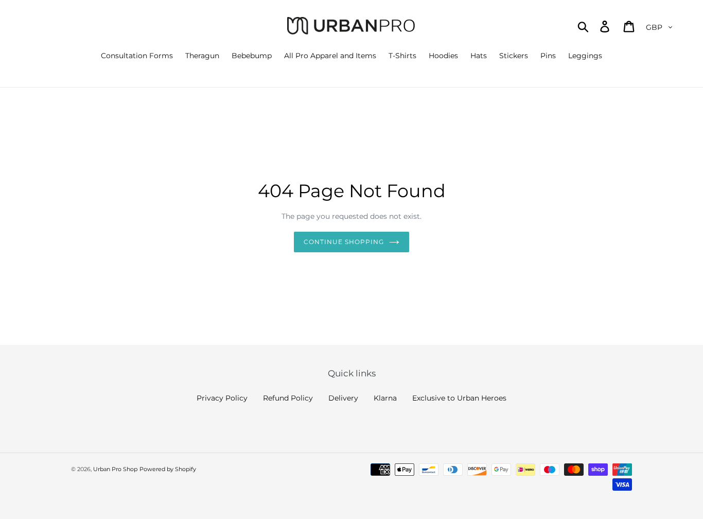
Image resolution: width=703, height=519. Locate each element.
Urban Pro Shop (115, 469)
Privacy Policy (222, 398)
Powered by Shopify (167, 469)
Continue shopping (343, 242)
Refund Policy (288, 398)
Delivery (343, 398)
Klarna (385, 398)
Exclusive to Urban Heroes (459, 398)
